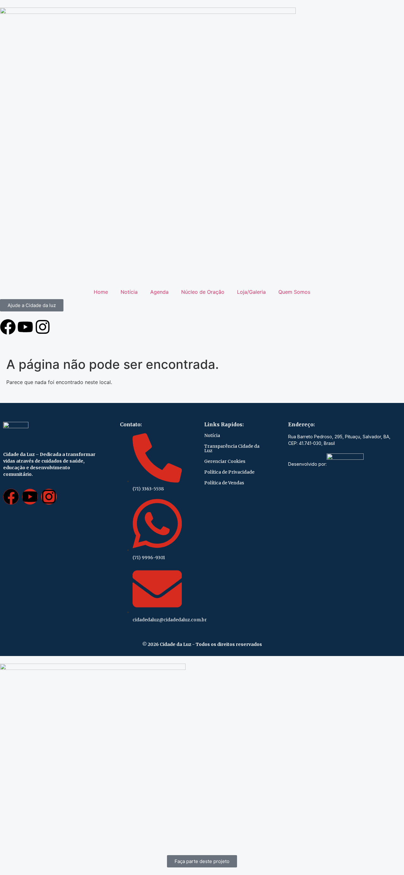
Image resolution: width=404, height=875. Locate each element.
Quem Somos (294, 292)
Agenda (159, 292)
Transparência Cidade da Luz (231, 448)
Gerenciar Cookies (224, 461)
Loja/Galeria (251, 292)
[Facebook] (8, 327)
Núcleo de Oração (202, 292)
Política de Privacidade (229, 472)
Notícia (129, 292)
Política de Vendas (224, 483)
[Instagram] (42, 327)
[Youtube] (25, 327)
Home (101, 292)
